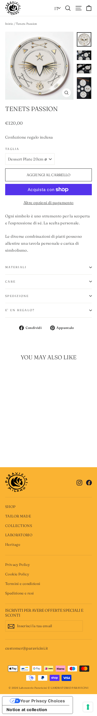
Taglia (12, 149)
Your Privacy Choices (42, 700)
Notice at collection (26, 709)
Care (10, 281)
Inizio (9, 23)
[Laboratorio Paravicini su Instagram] (79, 482)
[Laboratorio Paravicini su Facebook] (89, 482)
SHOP (10, 506)
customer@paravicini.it (26, 648)
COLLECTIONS (18, 525)
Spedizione (17, 296)
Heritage (12, 544)
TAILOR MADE (18, 516)
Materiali (15, 267)
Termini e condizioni (22, 583)
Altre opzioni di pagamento (49, 202)
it (56, 8)
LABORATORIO (18, 535)
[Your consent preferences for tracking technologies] (88, 707)
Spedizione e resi (19, 593)
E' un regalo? (19, 310)
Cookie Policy (17, 574)
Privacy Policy (17, 564)
